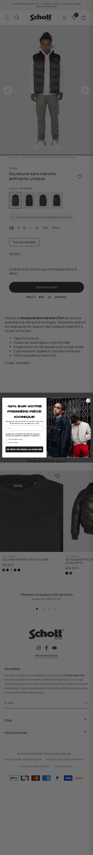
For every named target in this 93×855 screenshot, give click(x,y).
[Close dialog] (88, 400)
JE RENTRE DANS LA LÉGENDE (24, 449)
